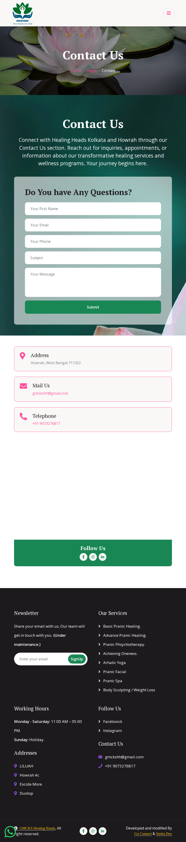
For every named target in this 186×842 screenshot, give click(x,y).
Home (76, 70)
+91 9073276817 (46, 423)
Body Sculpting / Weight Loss (128, 689)
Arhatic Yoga (114, 662)
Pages (91, 70)
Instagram (112, 730)
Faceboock (112, 721)
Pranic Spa (112, 680)
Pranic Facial (114, 671)
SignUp (77, 659)
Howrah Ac (29, 775)
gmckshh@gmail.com (50, 393)
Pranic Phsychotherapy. (123, 644)
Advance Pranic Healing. (124, 635)
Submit (93, 307)
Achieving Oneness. (119, 653)
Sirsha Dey (164, 834)
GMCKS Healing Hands (37, 828)
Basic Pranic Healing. (121, 626)
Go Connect (143, 834)
